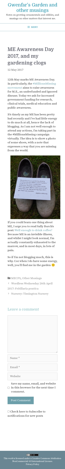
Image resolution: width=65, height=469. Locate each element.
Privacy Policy (32, 464)
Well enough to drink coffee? (33, 230)
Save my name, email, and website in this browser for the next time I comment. (33, 387)
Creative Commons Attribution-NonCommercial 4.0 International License (37, 460)
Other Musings (32, 278)
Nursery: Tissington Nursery (30, 293)
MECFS (16, 278)
